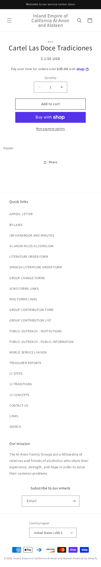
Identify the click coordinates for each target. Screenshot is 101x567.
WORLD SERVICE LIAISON (28, 352)
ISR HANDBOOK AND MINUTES (31, 235)
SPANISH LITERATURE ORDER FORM (35, 267)
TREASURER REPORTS (25, 363)
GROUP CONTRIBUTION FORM (31, 310)
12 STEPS (16, 373)
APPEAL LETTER (21, 214)
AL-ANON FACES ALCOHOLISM (31, 246)
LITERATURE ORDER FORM (28, 256)
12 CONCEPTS (19, 395)
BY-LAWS (15, 225)
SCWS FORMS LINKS (24, 288)
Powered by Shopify (85, 558)
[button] (9, 20)
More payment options (50, 128)
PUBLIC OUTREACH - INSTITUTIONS (35, 331)
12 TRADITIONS (20, 384)
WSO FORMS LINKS (23, 299)
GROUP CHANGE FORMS (27, 278)
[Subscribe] (74, 501)
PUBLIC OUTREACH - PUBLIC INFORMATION (41, 342)
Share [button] (53, 162)
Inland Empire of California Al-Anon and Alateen (43, 558)
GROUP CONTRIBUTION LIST (30, 320)
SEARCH (15, 426)
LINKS (13, 416)
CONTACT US (18, 405)
